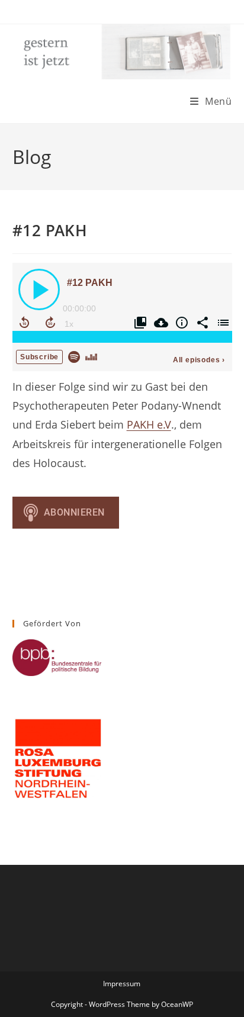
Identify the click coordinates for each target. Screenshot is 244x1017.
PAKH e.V (149, 424)
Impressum (121, 984)
